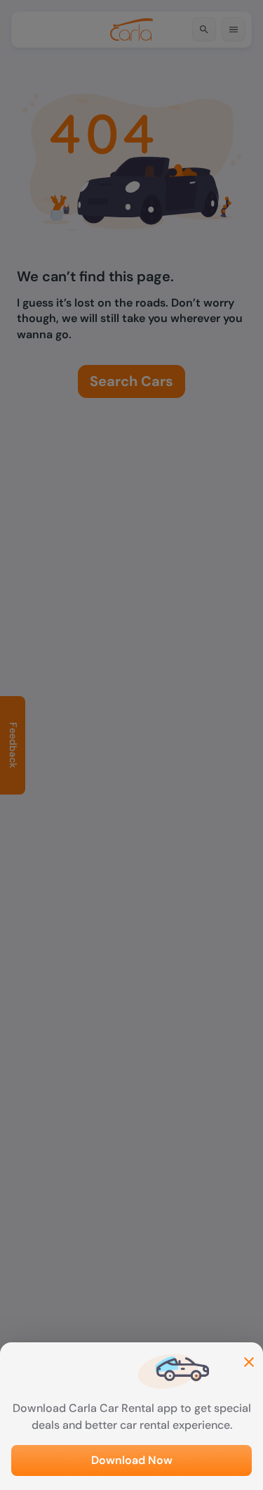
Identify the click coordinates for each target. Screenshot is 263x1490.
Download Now (132, 1460)
